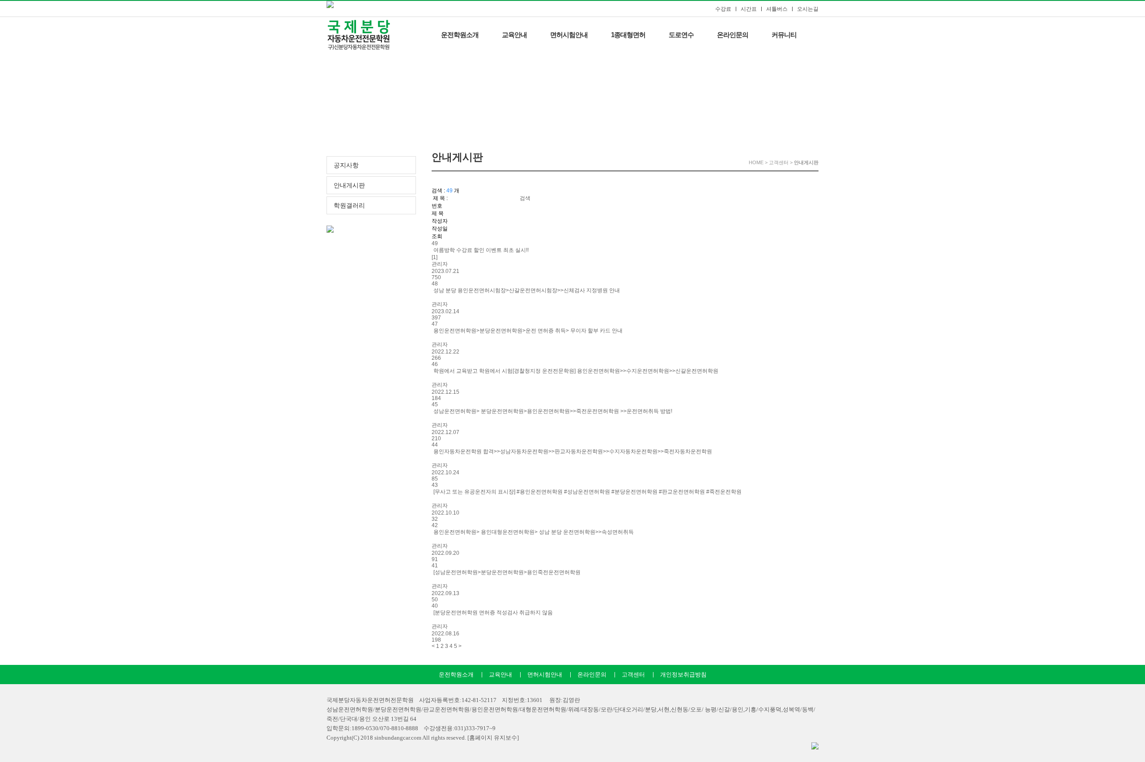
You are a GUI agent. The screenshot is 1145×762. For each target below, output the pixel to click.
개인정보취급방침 (683, 674)
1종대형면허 (628, 34)
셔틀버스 (777, 9)
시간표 (749, 9)
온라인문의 (732, 34)
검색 (525, 198)
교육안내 (514, 34)
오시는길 (807, 9)
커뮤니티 (784, 34)
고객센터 (633, 674)
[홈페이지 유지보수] (493, 737)
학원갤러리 (349, 205)
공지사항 (346, 165)
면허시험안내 (569, 34)
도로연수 (681, 34)
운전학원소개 (460, 34)
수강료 (723, 9)
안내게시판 (349, 185)
